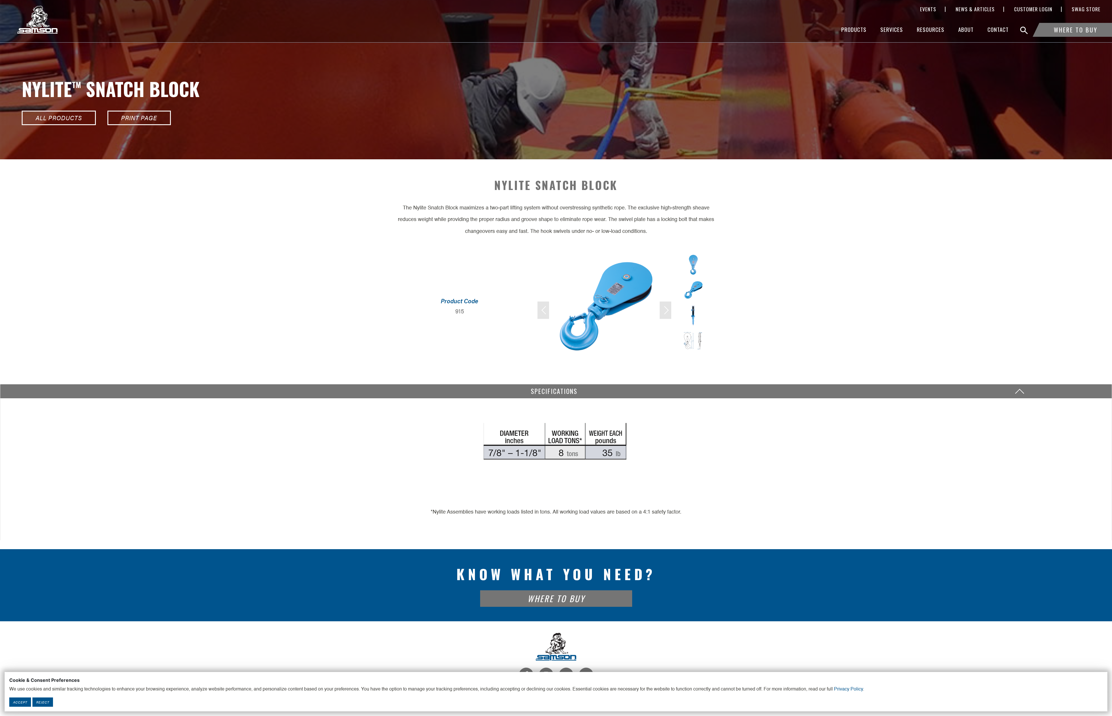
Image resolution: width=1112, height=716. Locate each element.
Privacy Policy (848, 689)
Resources (930, 29)
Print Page (139, 118)
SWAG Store (1086, 9)
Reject (42, 702)
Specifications (556, 391)
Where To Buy (1076, 29)
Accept (20, 702)
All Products (59, 118)
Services (891, 29)
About (966, 29)
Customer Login (1033, 9)
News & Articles (975, 9)
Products (853, 29)
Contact (998, 29)
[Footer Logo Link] (556, 646)
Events (928, 9)
